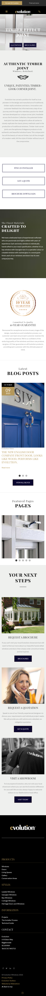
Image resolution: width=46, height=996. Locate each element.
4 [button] (26, 560)
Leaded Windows (8, 892)
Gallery (4, 875)
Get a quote (23, 181)
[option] (23, 32)
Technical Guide (8, 923)
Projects (5, 917)
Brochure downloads (24, 193)
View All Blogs (23, 482)
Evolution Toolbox (9, 980)
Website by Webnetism (11, 984)
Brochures (30, 45)
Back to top (8, 986)
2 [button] (23, 476)
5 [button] (30, 560)
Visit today (23, 799)
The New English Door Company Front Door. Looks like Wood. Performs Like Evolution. (22, 457)
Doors (4, 869)
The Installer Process (10, 920)
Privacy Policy (7, 978)
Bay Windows (7, 898)
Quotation (16, 45)
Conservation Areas (9, 878)
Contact (7, 929)
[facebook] (3, 968)
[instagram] (14, 968)
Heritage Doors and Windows (13, 904)
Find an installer (23, 168)
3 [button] (26, 476)
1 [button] (20, 476)
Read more (6, 467)
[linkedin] (10, 968)
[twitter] (6, 968)
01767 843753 (10, 948)
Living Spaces (7, 872)
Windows (5, 866)
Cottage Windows (9, 901)
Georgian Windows (9, 895)
